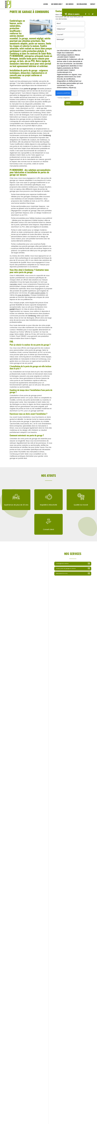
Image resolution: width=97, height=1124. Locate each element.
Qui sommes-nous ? (57, 4)
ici (75, 87)
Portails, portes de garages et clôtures (66, 568)
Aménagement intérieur (62, 563)
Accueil (45, 4)
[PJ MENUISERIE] (8, 7)
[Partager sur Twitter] (89, 14)
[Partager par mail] (92, 14)
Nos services (69, 4)
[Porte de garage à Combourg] (41, 27)
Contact (92, 4)
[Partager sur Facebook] (85, 14)
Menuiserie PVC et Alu (62, 573)
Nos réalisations (82, 4)
